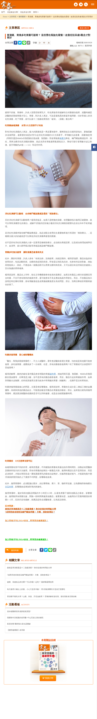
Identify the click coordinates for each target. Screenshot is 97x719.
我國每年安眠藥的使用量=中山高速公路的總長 (25, 618)
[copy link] (28, 43)
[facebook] (15, 43)
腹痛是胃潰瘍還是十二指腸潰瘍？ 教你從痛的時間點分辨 (29, 568)
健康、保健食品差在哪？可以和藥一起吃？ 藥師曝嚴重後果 (30, 582)
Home (5, 17)
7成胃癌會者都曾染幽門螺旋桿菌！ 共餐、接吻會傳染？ (29, 575)
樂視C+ (36, 12)
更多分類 (83, 28)
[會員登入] (76, 5)
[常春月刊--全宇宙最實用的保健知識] (8, 5)
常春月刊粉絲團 (94, 147)
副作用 (53, 373)
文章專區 (12, 17)
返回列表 (88, 46)
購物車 (81, 5)
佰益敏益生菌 (12, 12)
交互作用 (9, 486)
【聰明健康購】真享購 (16, 630)
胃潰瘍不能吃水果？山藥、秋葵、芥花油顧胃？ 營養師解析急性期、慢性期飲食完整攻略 (42, 596)
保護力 (62, 138)
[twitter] (20, 43)
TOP (92, 703)
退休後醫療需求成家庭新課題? (19, 611)
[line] (24, 43)
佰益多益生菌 (25, 12)
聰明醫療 (22, 17)
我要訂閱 (49, 678)
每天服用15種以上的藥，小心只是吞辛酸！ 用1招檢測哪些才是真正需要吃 (36, 589)
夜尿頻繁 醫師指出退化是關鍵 (19, 624)
